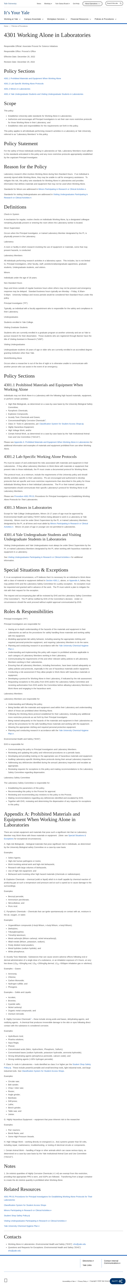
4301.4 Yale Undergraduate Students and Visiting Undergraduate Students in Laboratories (43, 94)
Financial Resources (80, 19)
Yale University (10, 3)
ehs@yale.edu (79, 1244)
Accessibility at (69, 1281)
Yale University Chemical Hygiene (22, 1226)
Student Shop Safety (17, 1215)
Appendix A (74, 580)
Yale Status (62, 3)
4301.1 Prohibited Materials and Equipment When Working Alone (32, 78)
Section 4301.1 (52, 580)
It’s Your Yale (16, 12)
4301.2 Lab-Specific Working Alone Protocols (24, 84)
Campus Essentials (32, 19)
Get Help (76, 3)
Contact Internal (113, 1262)
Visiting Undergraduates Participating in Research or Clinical (39, 557)
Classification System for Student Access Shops (43, 1071)
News (39, 3)
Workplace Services (56, 19)
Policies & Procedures (104, 19)
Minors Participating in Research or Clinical (62, 189)
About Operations (91, 3)
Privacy (83, 1281)
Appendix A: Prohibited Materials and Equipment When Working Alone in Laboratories (51, 442)
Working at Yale (11, 19)
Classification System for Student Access (61, 424)
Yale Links (87, 1265)
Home (6, 26)
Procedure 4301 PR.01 (24, 496)
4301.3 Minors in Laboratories (17, 89)
